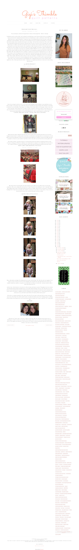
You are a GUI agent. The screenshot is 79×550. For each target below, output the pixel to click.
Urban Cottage (64, 519)
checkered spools (59, 330)
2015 (58, 236)
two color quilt (68, 517)
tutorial (57, 517)
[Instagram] (64, 128)
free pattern (58, 364)
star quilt (57, 500)
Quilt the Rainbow (65, 455)
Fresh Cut (57, 366)
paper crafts (58, 426)
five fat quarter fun (67, 357)
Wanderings (63, 522)
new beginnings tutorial (65, 420)
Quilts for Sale (58, 459)
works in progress (64, 529)
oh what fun (65, 422)
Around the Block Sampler (60, 308)
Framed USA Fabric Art (60, 362)
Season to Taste (58, 480)
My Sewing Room (65, 419)
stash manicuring (59, 506)
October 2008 (60, 250)
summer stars (67, 506)
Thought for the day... (30, 29)
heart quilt (57, 380)
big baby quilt (68, 313)
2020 (58, 229)
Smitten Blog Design (39, 545)
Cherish (65, 330)
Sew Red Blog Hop (59, 484)
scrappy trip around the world (61, 477)
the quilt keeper (65, 509)
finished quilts (58, 357)
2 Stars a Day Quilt (66, 291)
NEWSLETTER (58, 422)
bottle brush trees (64, 322)
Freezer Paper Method (66, 364)
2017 (58, 233)
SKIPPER (66, 488)
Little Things (64, 399)
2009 (58, 245)
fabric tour (67, 351)
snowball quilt (58, 491)
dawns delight (65, 340)
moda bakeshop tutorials (60, 411)
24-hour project (30, 64)
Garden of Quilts (58, 371)
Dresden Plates (66, 346)
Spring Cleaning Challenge (65, 493)
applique (66, 306)
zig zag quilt (58, 534)
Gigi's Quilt (68, 371)
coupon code (63, 337)
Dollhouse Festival (65, 342)
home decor (57, 386)
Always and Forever (59, 306)
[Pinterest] (65, 128)
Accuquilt (57, 300)
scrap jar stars (58, 471)
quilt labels (65, 453)
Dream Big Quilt (58, 346)
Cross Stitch (58, 339)
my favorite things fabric (60, 417)
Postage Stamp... (64, 195)
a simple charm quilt (59, 299)
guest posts (66, 377)
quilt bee (63, 451)
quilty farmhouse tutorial (60, 462)
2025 (58, 221)
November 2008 (60, 249)
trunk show (67, 513)
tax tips (62, 508)
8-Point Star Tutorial (59, 297)
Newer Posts (11, 325)
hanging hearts (58, 379)
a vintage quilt (68, 299)
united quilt (57, 519)
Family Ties (57, 353)
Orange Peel (58, 424)
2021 (58, 227)
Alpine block (62, 300)
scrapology (68, 473)
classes (67, 333)
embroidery (57, 348)
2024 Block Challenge (59, 295)
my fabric (65, 415)
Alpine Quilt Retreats (59, 304)
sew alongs (65, 480)
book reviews (68, 320)
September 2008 (60, 252)
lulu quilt (63, 402)
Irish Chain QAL (58, 391)
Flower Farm (58, 360)
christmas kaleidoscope (60, 333)
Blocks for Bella (58, 317)
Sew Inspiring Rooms (66, 482)
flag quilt (57, 359)
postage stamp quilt (59, 442)
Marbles (65, 404)
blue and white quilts (59, 320)
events (65, 348)
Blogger (42, 549)
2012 (58, 240)
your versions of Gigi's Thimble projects (63, 532)
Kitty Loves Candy (59, 397)
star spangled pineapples (65, 500)
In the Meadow (58, 389)
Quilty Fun (69, 462)
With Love (57, 529)
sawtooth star (58, 469)
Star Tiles (57, 502)
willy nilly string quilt (59, 526)
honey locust (64, 386)
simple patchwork (59, 488)
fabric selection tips (59, 351)
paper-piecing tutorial (60, 428)
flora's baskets (63, 359)
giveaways (65, 373)
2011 (57, 242)
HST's (56, 388)
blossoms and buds (59, 319)
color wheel (57, 337)
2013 (58, 239)
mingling (57, 408)
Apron (70, 306)
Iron (64, 391)
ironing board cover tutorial (61, 393)
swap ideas (57, 508)
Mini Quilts (62, 408)
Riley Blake (57, 466)
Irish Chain (65, 389)
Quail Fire (57, 448)
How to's (69, 386)
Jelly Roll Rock (58, 395)
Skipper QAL (58, 489)
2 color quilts (58, 291)
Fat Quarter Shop (59, 355)
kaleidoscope (65, 395)
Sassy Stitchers (65, 468)
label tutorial (67, 397)
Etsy (62, 348)
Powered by (61, 120)
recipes (60, 464)
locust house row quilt (60, 400)
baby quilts (69, 311)
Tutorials (62, 517)
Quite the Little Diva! (30, 194)
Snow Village (64, 489)
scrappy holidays (59, 475)
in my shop (67, 388)
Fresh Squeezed (63, 366)
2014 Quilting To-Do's (60, 293)
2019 (58, 230)
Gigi (64, 371)
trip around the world (59, 513)
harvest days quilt (66, 379)
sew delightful (58, 482)
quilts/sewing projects (60, 460)
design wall (57, 342)
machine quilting (58, 404)
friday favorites (58, 368)
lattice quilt (57, 399)
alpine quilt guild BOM (60, 302)
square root (61, 495)
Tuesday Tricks (65, 515)
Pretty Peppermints (66, 444)
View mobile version (30, 325)
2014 (58, 237)
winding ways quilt (59, 528)
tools (56, 511)
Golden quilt (63, 375)
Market (69, 404)
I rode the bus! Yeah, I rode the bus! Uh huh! (30, 112)
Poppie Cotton (67, 437)
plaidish (57, 435)
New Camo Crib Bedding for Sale (29, 145)
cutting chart (58, 340)
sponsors (57, 493)
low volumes (57, 402)
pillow (64, 431)
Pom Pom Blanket (59, 437)
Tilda (70, 509)
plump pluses (62, 435)
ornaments (69, 424)
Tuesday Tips (58, 515)
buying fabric (58, 326)
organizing (64, 424)
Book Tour (57, 322)
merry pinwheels (66, 406)
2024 (58, 223)
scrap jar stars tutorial (60, 473)
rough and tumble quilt (65, 466)
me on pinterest (58, 406)
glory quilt (57, 375)
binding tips (58, 315)
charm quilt (57, 328)
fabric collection (66, 349)
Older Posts (49, 325)
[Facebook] (62, 128)
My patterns (58, 419)
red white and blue (67, 464)
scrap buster (69, 469)
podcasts (68, 435)
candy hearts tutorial (66, 326)
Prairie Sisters (68, 442)
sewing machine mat (59, 486)
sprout (56, 495)
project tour (65, 446)
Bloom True (65, 317)
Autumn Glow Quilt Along (60, 311)
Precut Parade (58, 444)
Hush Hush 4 (61, 388)
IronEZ (67, 391)
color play (64, 335)
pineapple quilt (58, 433)
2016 (58, 234)
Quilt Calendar (69, 451)
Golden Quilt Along (59, 377)
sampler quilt (58, 468)
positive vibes (58, 439)
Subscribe (64, 117)
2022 (58, 226)
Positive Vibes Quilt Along (60, 440)
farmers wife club (65, 353)
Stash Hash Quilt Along (60, 504)
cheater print (64, 328)
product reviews (58, 446)
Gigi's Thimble (58, 373)
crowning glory (65, 339)
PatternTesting (58, 431)
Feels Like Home (67, 355)
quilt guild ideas (58, 453)
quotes (56, 464)
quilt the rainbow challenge (61, 457)
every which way (58, 349)
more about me (58, 415)
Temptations (58, 509)
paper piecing (64, 426)
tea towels (67, 508)
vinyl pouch (57, 522)
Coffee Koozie (58, 335)
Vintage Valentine (59, 520)
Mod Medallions (58, 409)
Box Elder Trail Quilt (59, 324)
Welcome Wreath (58, 524)
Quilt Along (57, 451)
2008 (58, 246)
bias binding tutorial (59, 313)
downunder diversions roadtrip (62, 344)
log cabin (67, 400)
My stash (57, 420)
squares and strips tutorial (61, 497)
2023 (58, 224)
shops (66, 486)
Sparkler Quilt (65, 491)
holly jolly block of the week (61, 384)
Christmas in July (59, 331)
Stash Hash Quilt (64, 502)
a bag (66, 297)
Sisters (29, 301)
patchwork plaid (58, 429)
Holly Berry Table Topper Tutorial (62, 382)
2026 (58, 220)
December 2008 (60, 247)
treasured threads (62, 511)
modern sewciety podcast (60, 413)
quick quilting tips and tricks (61, 449)
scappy (63, 469)
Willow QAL (65, 524)
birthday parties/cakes (66, 315)
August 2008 (60, 263)
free (67, 362)
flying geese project (66, 360)
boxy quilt (67, 324)
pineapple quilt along (67, 433)
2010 (58, 243)
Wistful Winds (67, 528)
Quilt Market (58, 455)
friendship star (66, 368)
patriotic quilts (66, 429)
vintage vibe (66, 520)
